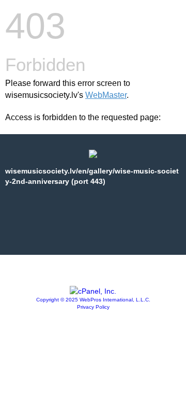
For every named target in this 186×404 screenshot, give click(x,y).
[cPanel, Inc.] (93, 291)
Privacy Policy (93, 307)
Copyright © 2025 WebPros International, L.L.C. (93, 299)
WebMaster (106, 95)
